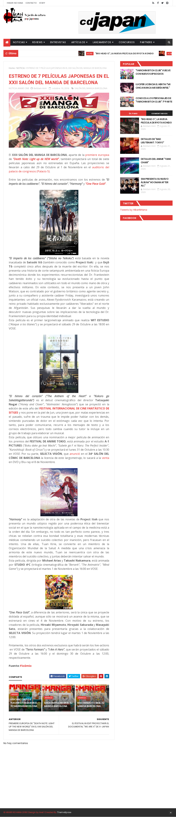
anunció (75, 454)
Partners (146, 42)
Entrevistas (58, 42)
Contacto (31, 3)
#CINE (75, 53)
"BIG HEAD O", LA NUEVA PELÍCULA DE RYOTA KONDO (110, 53)
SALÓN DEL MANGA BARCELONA (91, 88)
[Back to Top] (171, 813)
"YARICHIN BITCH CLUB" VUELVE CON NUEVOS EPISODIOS (153, 72)
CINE (27, 88)
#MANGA (48, 697)
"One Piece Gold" (95, 184)
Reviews (37, 42)
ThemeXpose (64, 812)
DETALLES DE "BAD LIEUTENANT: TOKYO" (152, 140)
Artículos (78, 42)
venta (105, 458)
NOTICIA (20, 68)
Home (12, 68)
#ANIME (14, 694)
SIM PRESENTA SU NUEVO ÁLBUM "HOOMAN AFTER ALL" (154, 182)
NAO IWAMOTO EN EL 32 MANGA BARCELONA (90, 704)
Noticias (19, 42)
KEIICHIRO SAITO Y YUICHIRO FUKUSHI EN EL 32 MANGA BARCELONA (23, 703)
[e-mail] (167, 3)
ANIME (21, 88)
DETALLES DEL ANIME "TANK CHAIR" (156, 160)
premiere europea (97, 155)
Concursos (127, 42)
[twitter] (162, 3)
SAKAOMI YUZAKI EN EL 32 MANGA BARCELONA (58, 704)
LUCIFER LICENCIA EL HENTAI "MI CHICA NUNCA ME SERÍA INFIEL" (153, 86)
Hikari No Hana (15, 3)
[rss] (153, 3)
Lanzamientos (102, 42)
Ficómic (26, 666)
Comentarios (159, 113)
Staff (42, 3)
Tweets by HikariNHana (133, 210)
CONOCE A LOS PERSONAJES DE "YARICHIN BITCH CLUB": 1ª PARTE (154, 99)
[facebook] (158, 3)
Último (133, 113)
